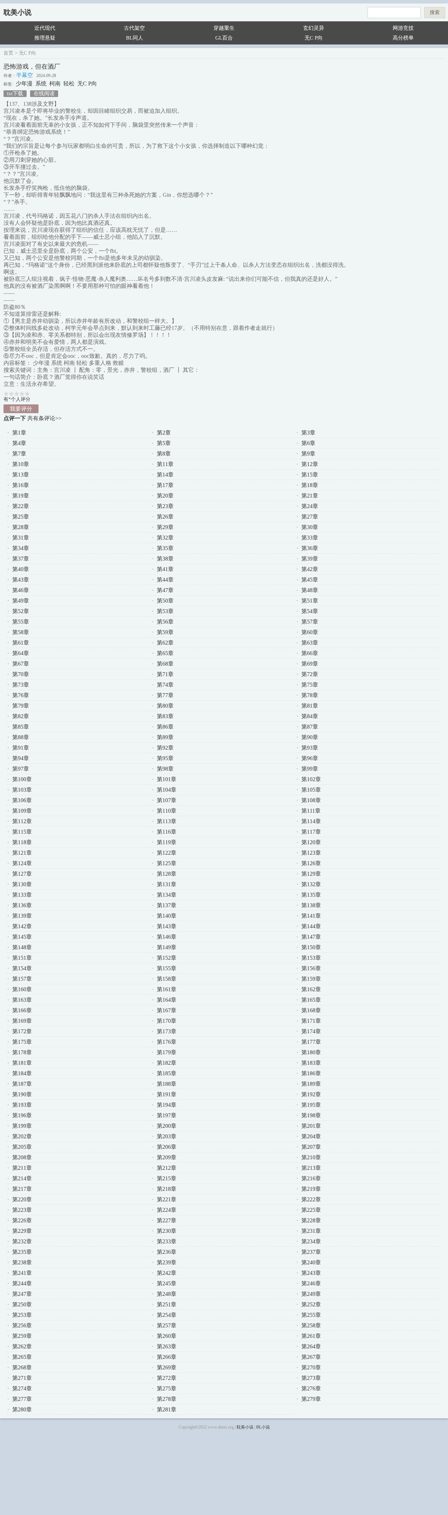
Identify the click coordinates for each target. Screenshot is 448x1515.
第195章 (311, 1105)
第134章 (166, 895)
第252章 (311, 1304)
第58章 (20, 632)
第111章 (311, 811)
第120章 (311, 842)
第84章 (309, 716)
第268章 (22, 1367)
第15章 (309, 475)
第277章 (22, 1399)
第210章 (311, 1157)
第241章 (22, 1273)
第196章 (22, 1115)
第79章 (20, 706)
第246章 (311, 1283)
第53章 (165, 611)
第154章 (22, 968)
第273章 (311, 1378)
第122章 (166, 853)
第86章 (165, 727)
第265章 (22, 1357)
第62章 (165, 643)
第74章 (165, 685)
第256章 (22, 1325)
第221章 (166, 1199)
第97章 (20, 769)
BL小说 (263, 1427)
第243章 (311, 1273)
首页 (8, 53)
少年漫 (24, 83)
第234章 (311, 1241)
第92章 (165, 748)
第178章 (22, 1052)
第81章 (309, 706)
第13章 (20, 475)
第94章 (20, 758)
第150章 (311, 947)
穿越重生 (224, 28)
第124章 (22, 863)
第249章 (311, 1294)
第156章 (311, 968)
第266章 (166, 1357)
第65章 (165, 653)
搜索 (435, 12)
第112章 (22, 821)
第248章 (166, 1294)
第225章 (311, 1210)
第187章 (22, 1084)
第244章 (22, 1283)
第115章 (22, 832)
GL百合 (224, 38)
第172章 (22, 1031)
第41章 (165, 569)
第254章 (166, 1315)
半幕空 (24, 75)
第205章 (22, 1147)
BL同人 (134, 38)
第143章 (166, 926)
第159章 (311, 979)
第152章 (166, 958)
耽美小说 (17, 12)
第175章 (22, 1042)
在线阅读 (44, 93)
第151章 (22, 958)
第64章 (20, 653)
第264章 (311, 1346)
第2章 (164, 433)
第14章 (165, 475)
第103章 (22, 790)
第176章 (166, 1042)
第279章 (311, 1399)
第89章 (165, 737)
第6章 (308, 443)
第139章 (22, 916)
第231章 (311, 1231)
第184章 (22, 1073)
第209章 (166, 1157)
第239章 (166, 1262)
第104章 (166, 790)
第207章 (311, 1147)
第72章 (309, 674)
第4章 (19, 443)
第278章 (166, 1399)
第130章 (22, 884)
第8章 (164, 454)
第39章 (309, 559)
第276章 (311, 1388)
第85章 (20, 727)
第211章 (22, 1168)
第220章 (22, 1199)
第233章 (166, 1241)
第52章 (20, 611)
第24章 (309, 506)
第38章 (165, 559)
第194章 (166, 1105)
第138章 (311, 905)
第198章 (311, 1115)
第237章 (311, 1252)
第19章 (20, 496)
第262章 (22, 1346)
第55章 (20, 622)
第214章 (22, 1178)
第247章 (22, 1294)
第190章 (22, 1094)
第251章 (166, 1304)
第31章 (20, 538)
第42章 (309, 569)
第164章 (166, 1000)
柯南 (55, 83)
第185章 (166, 1073)
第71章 (165, 674)
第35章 (165, 548)
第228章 (311, 1220)
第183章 (311, 1063)
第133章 (22, 895)
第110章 (166, 811)
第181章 (22, 1063)
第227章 (166, 1220)
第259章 (22, 1336)
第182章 (166, 1063)
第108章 (311, 800)
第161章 (166, 989)
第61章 (20, 643)
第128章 (166, 874)
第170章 (166, 1021)
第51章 (309, 601)
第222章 (311, 1199)
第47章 (165, 590)
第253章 (22, 1315)
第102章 (311, 779)
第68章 (165, 664)
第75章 (309, 685)
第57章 (309, 622)
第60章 (309, 632)
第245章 (166, 1283)
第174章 (311, 1031)
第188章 (166, 1084)
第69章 (309, 664)
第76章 (20, 695)
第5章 (164, 443)
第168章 (311, 1010)
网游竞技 (403, 28)
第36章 (309, 548)
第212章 (166, 1168)
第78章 (309, 695)
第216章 (311, 1178)
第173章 (166, 1031)
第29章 (165, 527)
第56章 (165, 622)
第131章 (166, 884)
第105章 (311, 790)
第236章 (166, 1252)
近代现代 (44, 28)
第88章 (20, 737)
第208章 (22, 1157)
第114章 (311, 821)
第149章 (166, 947)
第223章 (22, 1210)
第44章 (165, 580)
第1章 (19, 433)
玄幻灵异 (313, 28)
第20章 (165, 496)
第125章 (166, 863)
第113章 (166, 821)
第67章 (20, 664)
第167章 (166, 1010)
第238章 (22, 1262)
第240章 (311, 1262)
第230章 (166, 1231)
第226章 (22, 1220)
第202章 (22, 1136)
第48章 (309, 590)
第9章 (308, 454)
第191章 (166, 1094)
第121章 (22, 853)
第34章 (20, 548)
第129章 (311, 874)
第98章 (165, 769)
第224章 (166, 1210)
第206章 (166, 1147)
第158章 (166, 979)
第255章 (311, 1315)
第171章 (311, 1021)
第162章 (311, 989)
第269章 (166, 1367)
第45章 (309, 580)
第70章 (20, 674)
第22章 (20, 506)
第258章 (311, 1325)
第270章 (311, 1367)
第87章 (309, 727)
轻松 (69, 83)
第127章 (22, 874)
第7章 (19, 454)
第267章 (311, 1357)
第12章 (309, 464)
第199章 (22, 1126)
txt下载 (15, 93)
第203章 (166, 1136)
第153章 (311, 958)
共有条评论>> (44, 418)
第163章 (22, 1000)
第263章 (166, 1346)
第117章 (311, 832)
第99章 (309, 769)
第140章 (166, 916)
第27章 (309, 517)
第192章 (311, 1094)
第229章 (22, 1231)
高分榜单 (403, 38)
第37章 (20, 559)
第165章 (311, 1000)
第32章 (165, 538)
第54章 (309, 611)
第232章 (22, 1241)
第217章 (22, 1189)
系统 (41, 83)
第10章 (20, 464)
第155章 (166, 968)
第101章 (166, 779)
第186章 (311, 1073)
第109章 (22, 811)
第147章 (311, 937)
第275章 (166, 1388)
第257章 (166, 1325)
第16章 (20, 485)
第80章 (165, 706)
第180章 (311, 1052)
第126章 (311, 863)
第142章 (22, 926)
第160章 (22, 989)
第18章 (309, 485)
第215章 (166, 1178)
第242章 (166, 1273)
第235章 (22, 1252)
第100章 (22, 779)
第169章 (22, 1021)
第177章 (311, 1042)
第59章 (165, 632)
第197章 (166, 1115)
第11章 (165, 464)
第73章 (20, 685)
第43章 (20, 580)
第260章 (166, 1336)
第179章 (166, 1052)
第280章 (22, 1409)
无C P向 (313, 38)
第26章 (165, 517)
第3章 (308, 433)
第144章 (311, 926)
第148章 (22, 947)
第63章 (309, 643)
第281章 (166, 1409)
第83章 (165, 716)
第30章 (309, 527)
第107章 (166, 800)
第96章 (309, 758)
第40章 (20, 569)
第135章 (311, 895)
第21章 (309, 496)
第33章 (309, 538)
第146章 (166, 937)
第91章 (20, 748)
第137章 (166, 905)
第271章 (22, 1378)
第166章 (22, 1010)
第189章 (311, 1084)
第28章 (20, 527)
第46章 (20, 590)
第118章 (22, 842)
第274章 (22, 1388)
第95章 (165, 758)
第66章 (309, 653)
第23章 (165, 506)
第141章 (311, 916)
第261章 (311, 1336)
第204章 (311, 1136)
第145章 (22, 937)
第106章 (22, 800)
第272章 (166, 1378)
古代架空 (134, 28)
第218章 (166, 1189)
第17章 (165, 485)
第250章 (22, 1304)
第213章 (311, 1168)
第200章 (166, 1126)
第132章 (311, 884)
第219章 (311, 1189)
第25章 (20, 517)
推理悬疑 (44, 38)
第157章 (22, 979)
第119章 (166, 842)
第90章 (309, 737)
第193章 (22, 1105)
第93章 (309, 748)
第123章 (311, 853)
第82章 (20, 716)
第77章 (165, 695)
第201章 (311, 1126)
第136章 (22, 905)
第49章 (20, 601)
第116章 (166, 832)
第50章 (165, 601)
